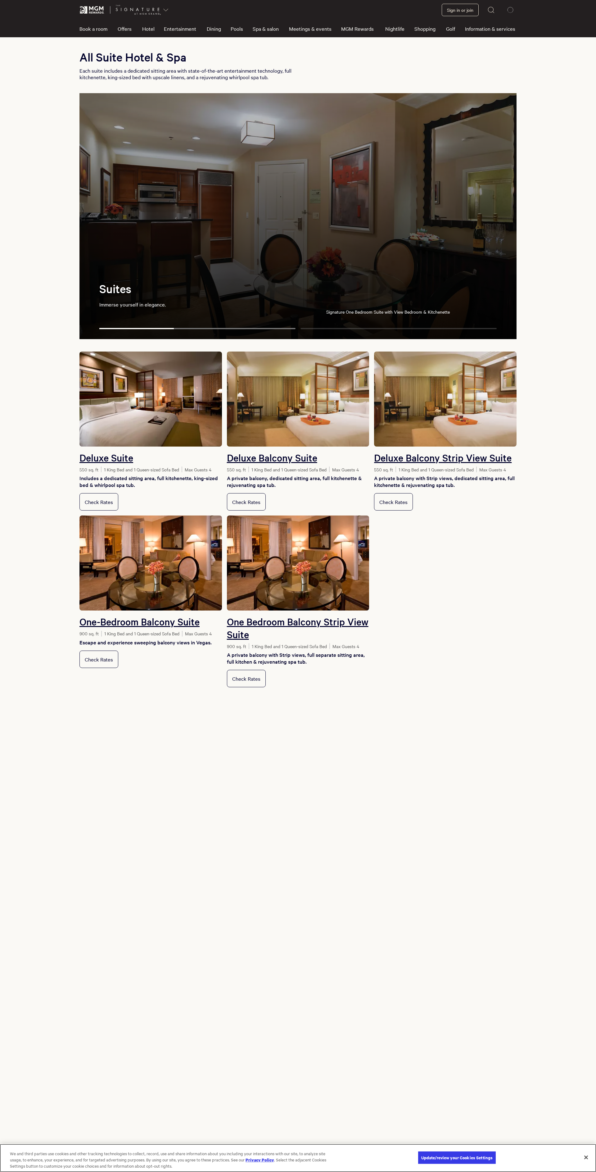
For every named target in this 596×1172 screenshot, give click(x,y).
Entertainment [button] (180, 28)
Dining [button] (214, 28)
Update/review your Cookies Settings (457, 1158)
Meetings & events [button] (310, 28)
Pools (237, 28)
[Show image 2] (398, 328)
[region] (298, 1158)
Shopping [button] (425, 28)
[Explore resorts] (165, 10)
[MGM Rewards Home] (92, 10)
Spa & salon (266, 28)
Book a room (93, 28)
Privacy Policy (260, 1159)
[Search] (491, 10)
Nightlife (394, 28)
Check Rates (99, 501)
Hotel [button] (148, 28)
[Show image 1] (197, 328)
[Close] (586, 1157)
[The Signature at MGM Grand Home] (138, 10)
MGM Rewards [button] (357, 28)
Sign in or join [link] (460, 10)
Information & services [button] (490, 28)
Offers (125, 28)
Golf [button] (450, 28)
